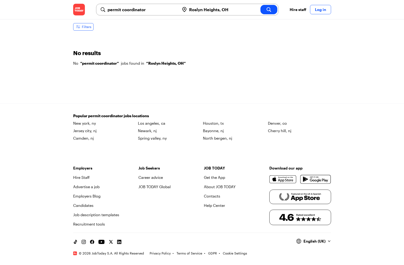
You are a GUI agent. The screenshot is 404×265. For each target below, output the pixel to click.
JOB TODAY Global (154, 186)
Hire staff (298, 9)
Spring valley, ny (152, 138)
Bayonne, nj (213, 130)
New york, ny (84, 123)
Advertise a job (86, 186)
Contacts (212, 196)
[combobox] (142, 9)
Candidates (83, 205)
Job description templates (96, 214)
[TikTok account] (75, 242)
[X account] (111, 242)
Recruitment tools (89, 224)
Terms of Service (189, 253)
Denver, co (277, 123)
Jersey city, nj (85, 130)
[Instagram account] (84, 242)
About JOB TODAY (220, 186)
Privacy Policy (160, 253)
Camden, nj (83, 138)
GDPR (212, 253)
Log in (320, 9)
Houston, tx (213, 123)
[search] (268, 9)
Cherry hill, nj (279, 130)
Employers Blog (87, 196)
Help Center (214, 205)
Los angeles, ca (151, 123)
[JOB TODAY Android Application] (315, 179)
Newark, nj (147, 130)
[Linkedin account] (119, 242)
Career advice (150, 177)
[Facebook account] (92, 242)
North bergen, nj (217, 138)
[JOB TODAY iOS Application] (283, 179)
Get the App (214, 177)
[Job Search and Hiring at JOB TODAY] (79, 9)
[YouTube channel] (101, 242)
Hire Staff (81, 177)
